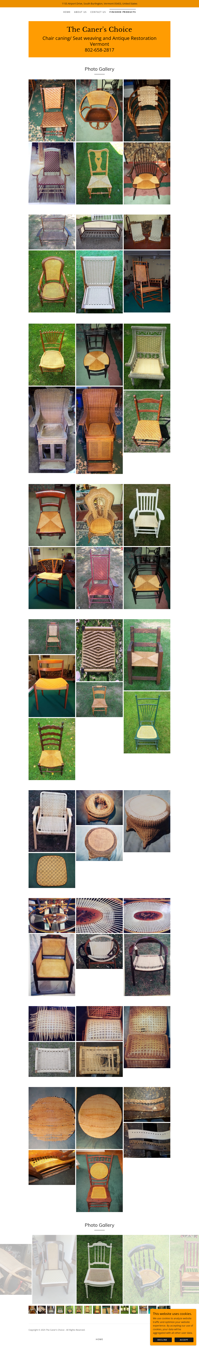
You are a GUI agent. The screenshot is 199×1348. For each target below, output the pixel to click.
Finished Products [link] (123, 12)
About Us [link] (80, 12)
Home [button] (99, 1339)
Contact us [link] (98, 12)
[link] (99, 30)
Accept (184, 1339)
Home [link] (66, 12)
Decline (162, 1339)
